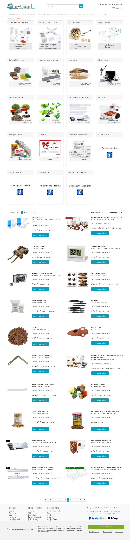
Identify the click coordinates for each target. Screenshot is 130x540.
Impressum (31, 511)
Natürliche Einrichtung (16, 97)
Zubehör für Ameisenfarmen (18, 23)
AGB (29, 513)
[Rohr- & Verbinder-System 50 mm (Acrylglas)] (77, 473)
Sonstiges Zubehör (15, 135)
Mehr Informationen (40, 235)
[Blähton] (18, 336)
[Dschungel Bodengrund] (18, 420)
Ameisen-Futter (75, 15)
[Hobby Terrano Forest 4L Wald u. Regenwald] (77, 420)
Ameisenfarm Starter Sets (25, 15)
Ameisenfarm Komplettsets (78, 135)
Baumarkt (101, 97)
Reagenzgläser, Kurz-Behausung (79, 97)
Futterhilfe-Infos (103, 135)
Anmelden (105, 4)
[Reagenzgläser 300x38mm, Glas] (18, 473)
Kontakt (11, 511)
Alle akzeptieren (106, 527)
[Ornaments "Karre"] (18, 254)
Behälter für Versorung (16, 60)
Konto (10, 515)
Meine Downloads (14, 519)
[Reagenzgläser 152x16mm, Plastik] (18, 390)
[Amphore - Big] (77, 331)
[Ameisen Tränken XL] (18, 223)
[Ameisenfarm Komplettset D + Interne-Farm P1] (77, 223)
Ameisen (40, 15)
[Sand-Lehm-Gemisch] (18, 306)
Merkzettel (12, 517)
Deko (40, 97)
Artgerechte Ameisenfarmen (57, 15)
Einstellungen (94, 532)
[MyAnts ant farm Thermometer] (18, 279)
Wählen (97, 212)
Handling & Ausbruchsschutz (48, 60)
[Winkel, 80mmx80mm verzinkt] (18, 361)
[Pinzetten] (77, 306)
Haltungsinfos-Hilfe (15, 172)
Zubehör (101, 15)
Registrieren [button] (117, 4)
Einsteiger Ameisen (89, 15)
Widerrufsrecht (33, 519)
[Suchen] (81, 6)
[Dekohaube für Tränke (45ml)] (77, 446)
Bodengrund (73, 60)
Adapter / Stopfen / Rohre (48, 23)
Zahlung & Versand (34, 517)
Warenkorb (118, 8)
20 (114, 212)
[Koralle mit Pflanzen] (77, 391)
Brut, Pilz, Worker (74, 23)
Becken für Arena (104, 23)
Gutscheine (42, 135)
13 (28, 212)
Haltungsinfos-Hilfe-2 (46, 172)
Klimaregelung (103, 60)
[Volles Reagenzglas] (18, 446)
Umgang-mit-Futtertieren (77, 172)
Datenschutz (32, 515)
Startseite (11, 15)
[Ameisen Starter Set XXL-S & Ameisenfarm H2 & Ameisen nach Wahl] (77, 361)
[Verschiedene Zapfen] (77, 279)
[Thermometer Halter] (77, 253)
